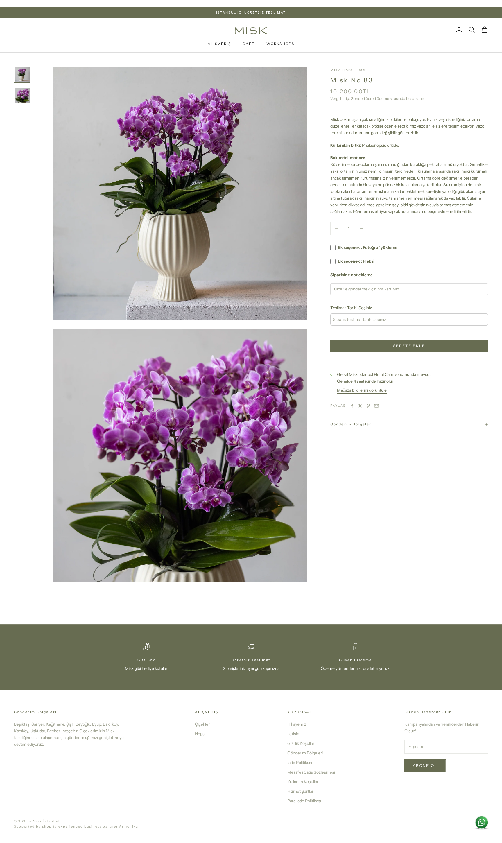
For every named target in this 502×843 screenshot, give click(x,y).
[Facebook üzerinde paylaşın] (352, 405)
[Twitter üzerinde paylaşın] (360, 405)
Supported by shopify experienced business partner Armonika (76, 826)
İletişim (294, 733)
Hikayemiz (296, 724)
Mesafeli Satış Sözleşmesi (311, 772)
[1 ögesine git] (22, 75)
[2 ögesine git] (22, 95)
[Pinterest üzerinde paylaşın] (368, 405)
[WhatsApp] (481, 822)
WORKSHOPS (280, 44)
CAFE (249, 44)
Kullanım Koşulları (303, 781)
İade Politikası (299, 762)
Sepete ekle (409, 346)
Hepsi (200, 733)
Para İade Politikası (304, 800)
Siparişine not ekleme (351, 275)
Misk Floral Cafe (348, 70)
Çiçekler (202, 724)
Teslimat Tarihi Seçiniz (351, 307)
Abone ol (425, 765)
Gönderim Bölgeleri (305, 753)
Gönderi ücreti (363, 98)
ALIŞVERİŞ (219, 44)
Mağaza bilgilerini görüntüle (362, 390)
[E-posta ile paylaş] (376, 405)
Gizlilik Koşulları (301, 743)
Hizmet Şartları (300, 791)
